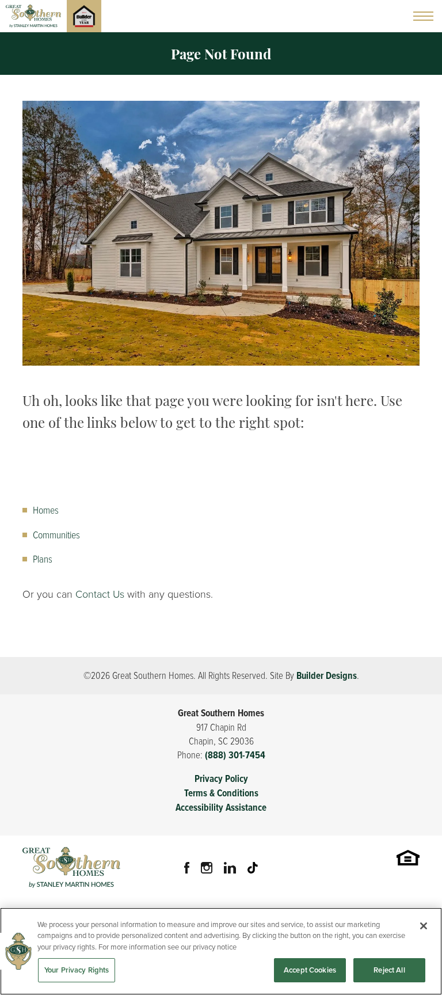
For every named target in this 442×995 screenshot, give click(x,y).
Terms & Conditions (221, 793)
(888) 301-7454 (235, 755)
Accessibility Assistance (221, 807)
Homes (46, 510)
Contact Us (99, 594)
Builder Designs (326, 676)
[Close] (423, 926)
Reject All (389, 969)
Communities (56, 534)
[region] (221, 951)
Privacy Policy (221, 779)
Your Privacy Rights (76, 969)
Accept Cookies (310, 969)
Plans (42, 558)
